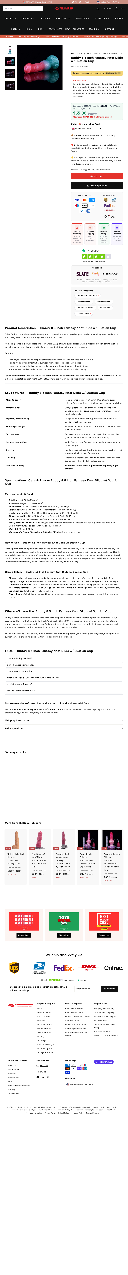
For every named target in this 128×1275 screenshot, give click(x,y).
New (67, 29)
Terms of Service (102, 1031)
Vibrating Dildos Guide (75, 1028)
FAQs (10, 1081)
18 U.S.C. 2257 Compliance (106, 1035)
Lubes (14, 29)
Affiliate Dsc (13, 1077)
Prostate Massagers (45, 1044)
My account (13, 1093)
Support (110, 29)
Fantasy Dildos (43, 1016)
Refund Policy (63, 1113)
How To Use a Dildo (74, 1012)
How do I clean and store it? (21, 690)
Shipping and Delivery (104, 1008)
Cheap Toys (64, 935)
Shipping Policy (78, 1113)
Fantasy (9, 18)
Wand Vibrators (43, 1028)
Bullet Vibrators (43, 1032)
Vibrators (81, 18)
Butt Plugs (41, 1040)
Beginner (27, 18)
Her (28, 29)
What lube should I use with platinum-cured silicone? (34, 677)
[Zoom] (39, 67)
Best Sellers (55, 29)
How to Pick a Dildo (74, 1008)
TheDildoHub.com (79, 66)
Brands (93, 29)
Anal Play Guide (72, 1020)
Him (40, 29)
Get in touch (14, 1069)
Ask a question (14, 728)
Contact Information (34, 1113)
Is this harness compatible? (20, 665)
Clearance (78, 29)
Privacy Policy (100, 1020)
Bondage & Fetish (44, 1052)
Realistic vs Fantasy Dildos (77, 1016)
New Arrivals (24, 935)
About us (12, 1065)
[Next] (10, 92)
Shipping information (17, 720)
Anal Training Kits (44, 1048)
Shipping (86, 170)
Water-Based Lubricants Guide (76, 1034)
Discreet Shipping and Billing (104, 1026)
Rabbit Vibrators (44, 1024)
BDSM (118, 18)
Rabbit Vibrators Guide (75, 1024)
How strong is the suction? (20, 671)
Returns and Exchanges (105, 1016)
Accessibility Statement (19, 1085)
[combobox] (23, 8)
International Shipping (104, 1012)
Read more (78, 97)
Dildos (44, 18)
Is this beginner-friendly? (19, 684)
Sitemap (11, 1089)
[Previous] (10, 47)
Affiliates (12, 1073)
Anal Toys (62, 18)
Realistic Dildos (43, 1012)
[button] (84, 206)
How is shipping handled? (19, 658)
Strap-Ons (101, 18)
